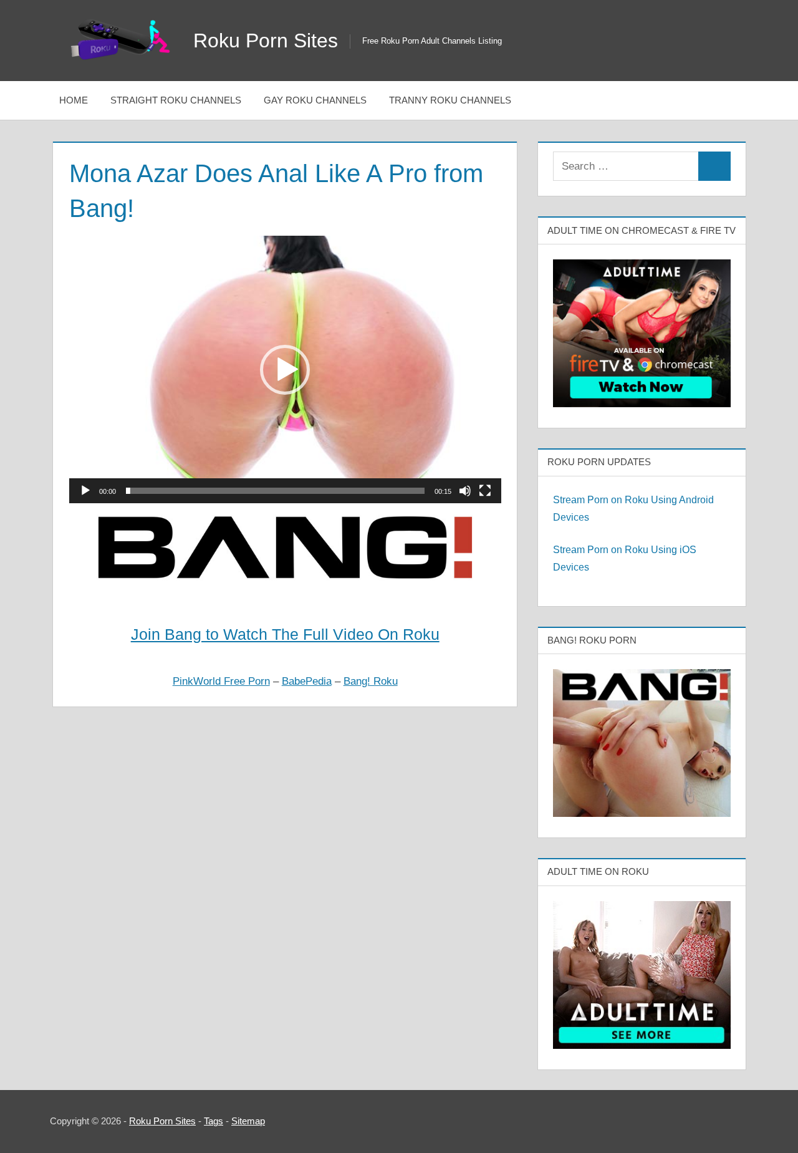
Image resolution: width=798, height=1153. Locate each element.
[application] (285, 369)
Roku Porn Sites (265, 40)
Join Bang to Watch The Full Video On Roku (285, 634)
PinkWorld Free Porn (221, 681)
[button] (285, 370)
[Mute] (465, 491)
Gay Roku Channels (315, 100)
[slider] (275, 491)
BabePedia (307, 681)
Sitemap (248, 1121)
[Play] (85, 491)
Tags (213, 1121)
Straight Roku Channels (175, 100)
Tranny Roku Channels (450, 100)
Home (73, 100)
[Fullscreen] (485, 491)
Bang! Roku (371, 681)
